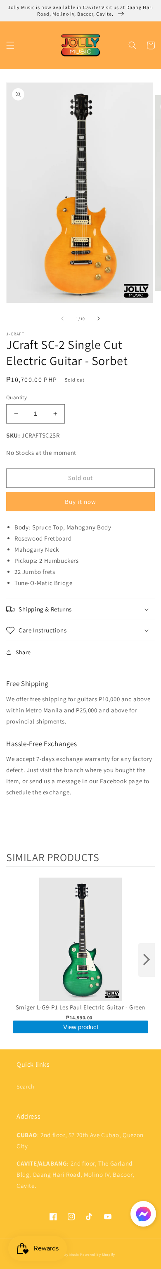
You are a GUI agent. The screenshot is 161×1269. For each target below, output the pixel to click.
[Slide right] (99, 318)
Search (26, 1086)
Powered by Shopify (97, 1254)
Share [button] (23, 652)
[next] (146, 960)
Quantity (16, 397)
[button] (10, 45)
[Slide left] (62, 318)
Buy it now (80, 502)
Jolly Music (69, 1254)
